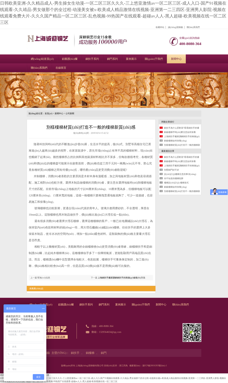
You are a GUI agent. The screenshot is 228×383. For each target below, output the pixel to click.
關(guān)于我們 (154, 58)
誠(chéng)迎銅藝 (175, 27)
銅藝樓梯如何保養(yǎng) (175, 140)
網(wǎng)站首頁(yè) (42, 58)
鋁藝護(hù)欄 (69, 58)
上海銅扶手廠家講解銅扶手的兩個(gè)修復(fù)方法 (121, 277)
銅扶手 (75, 352)
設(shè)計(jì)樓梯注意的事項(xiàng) (180, 174)
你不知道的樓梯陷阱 (173, 178)
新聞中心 (176, 58)
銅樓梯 (90, 352)
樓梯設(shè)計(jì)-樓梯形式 (176, 182)
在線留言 (61, 67)
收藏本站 (160, 27)
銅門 (104, 352)
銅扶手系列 (92, 58)
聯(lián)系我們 (193, 27)
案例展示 (131, 58)
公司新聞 (70, 113)
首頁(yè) (48, 113)
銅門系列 (112, 58)
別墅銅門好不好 (171, 170)
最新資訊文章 (167, 151)
